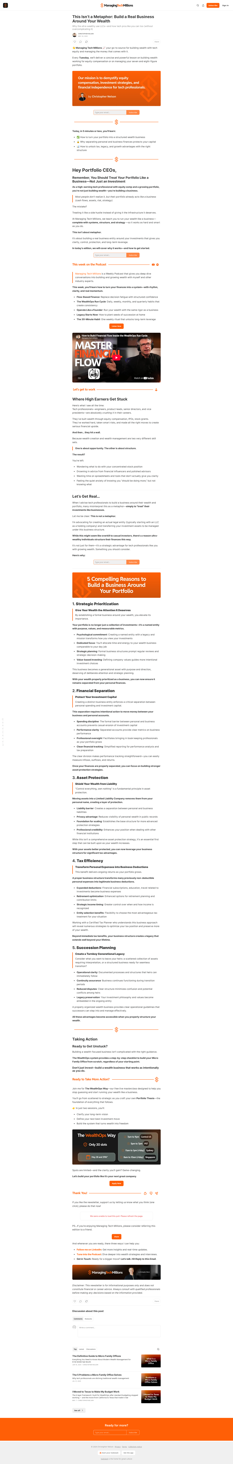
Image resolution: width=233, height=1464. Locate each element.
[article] (116, 1362)
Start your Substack (110, 1453)
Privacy (118, 1447)
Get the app (128, 1453)
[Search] (197, 5)
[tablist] (82, 1318)
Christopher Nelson (86, 34)
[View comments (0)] (80, 41)
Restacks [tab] (88, 1319)
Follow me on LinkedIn (89, 1249)
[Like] (74, 41)
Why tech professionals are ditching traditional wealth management (100, 1378)
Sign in (225, 5)
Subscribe (212, 5)
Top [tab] (75, 1349)
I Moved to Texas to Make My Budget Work (95, 1391)
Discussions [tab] (91, 1349)
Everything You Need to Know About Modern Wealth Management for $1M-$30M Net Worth (101, 1360)
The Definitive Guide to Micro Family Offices (96, 1356)
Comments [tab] (78, 1319)
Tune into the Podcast (89, 1254)
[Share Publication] (203, 5)
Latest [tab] (81, 1349)
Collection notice (135, 1447)
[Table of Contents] (2, 731)
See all (77, 1410)
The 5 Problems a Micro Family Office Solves (97, 1374)
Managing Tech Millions (88, 273)
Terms (124, 1447)
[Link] (69, 170)
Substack (104, 1459)
